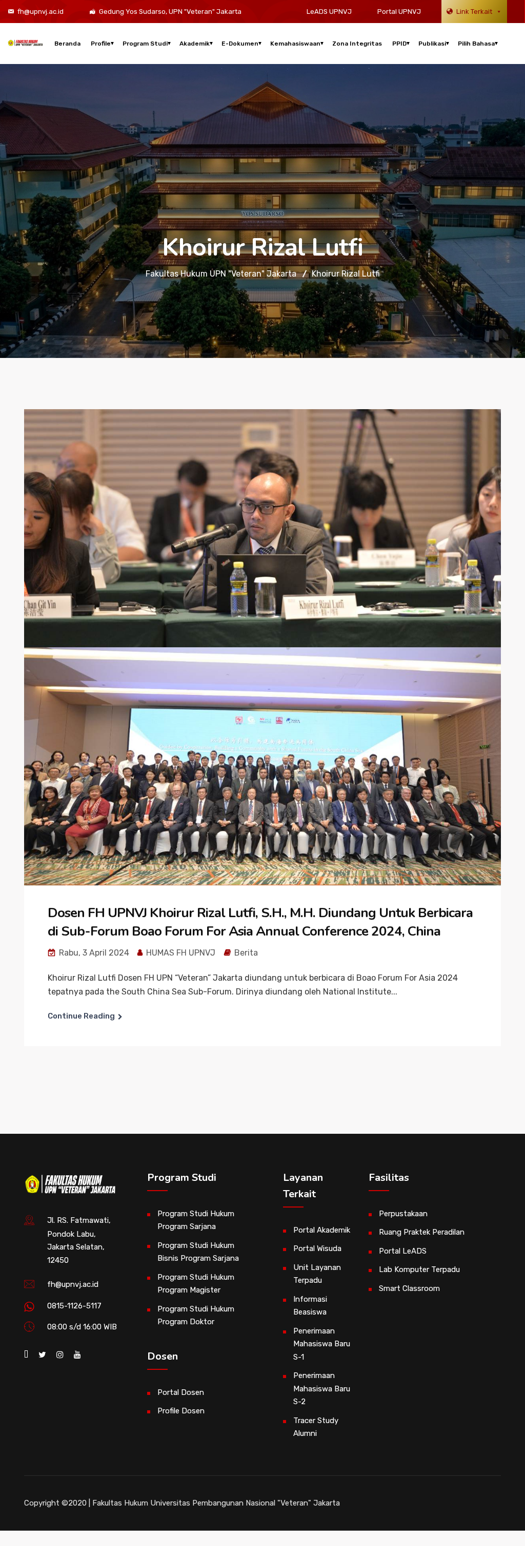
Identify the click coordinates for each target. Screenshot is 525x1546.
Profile (101, 43)
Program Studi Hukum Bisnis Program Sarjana (198, 1252)
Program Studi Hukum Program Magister (195, 1284)
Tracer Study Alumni (315, 1427)
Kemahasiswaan (295, 43)
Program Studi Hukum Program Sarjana (195, 1220)
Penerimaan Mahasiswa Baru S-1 (321, 1344)
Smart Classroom (409, 1288)
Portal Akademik (321, 1230)
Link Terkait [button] (474, 11)
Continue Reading (81, 1016)
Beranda (67, 43)
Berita (246, 953)
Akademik (194, 43)
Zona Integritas (357, 43)
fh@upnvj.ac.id (40, 11)
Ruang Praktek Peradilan (422, 1232)
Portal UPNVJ (399, 11)
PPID (399, 43)
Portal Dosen (180, 1392)
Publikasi (432, 43)
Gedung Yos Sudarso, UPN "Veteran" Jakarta (170, 11)
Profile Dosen (181, 1410)
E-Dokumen (239, 43)
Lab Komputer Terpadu (419, 1269)
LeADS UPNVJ (329, 11)
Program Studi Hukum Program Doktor (195, 1315)
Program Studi (145, 43)
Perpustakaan (403, 1213)
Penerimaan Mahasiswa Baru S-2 (321, 1388)
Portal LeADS (403, 1251)
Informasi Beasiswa (310, 1306)
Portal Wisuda (317, 1248)
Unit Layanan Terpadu (317, 1274)
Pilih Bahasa (476, 43)
